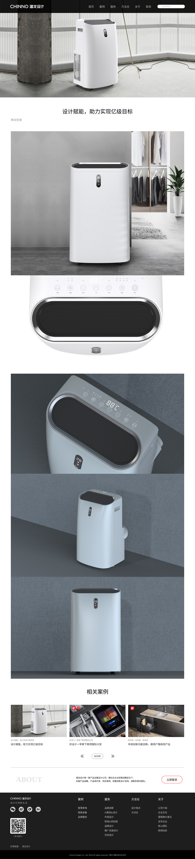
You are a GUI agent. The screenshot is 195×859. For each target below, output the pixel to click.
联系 (148, 6)
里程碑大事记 (165, 817)
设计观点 (135, 808)
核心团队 (162, 826)
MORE (97, 756)
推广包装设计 (111, 830)
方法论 (125, 6)
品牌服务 (82, 817)
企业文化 (162, 812)
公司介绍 (162, 808)
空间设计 (109, 835)
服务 (113, 6)
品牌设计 (109, 826)
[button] (82, 756)
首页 (91, 6)
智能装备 (82, 812)
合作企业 (162, 821)
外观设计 (109, 817)
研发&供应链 (111, 821)
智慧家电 (82, 808)
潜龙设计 (26, 846)
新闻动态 (162, 830)
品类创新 (109, 808)
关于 (137, 6)
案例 (102, 6)
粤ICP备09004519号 (117, 855)
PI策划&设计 (111, 812)
